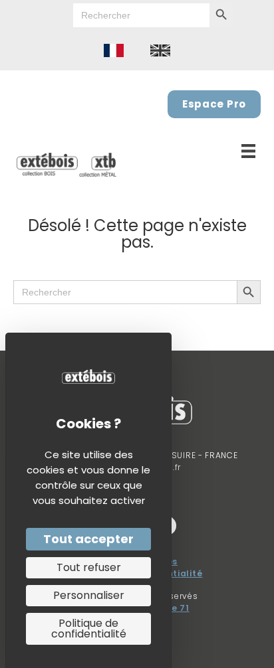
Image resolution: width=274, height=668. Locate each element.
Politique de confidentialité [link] (88, 628)
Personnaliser (88, 595)
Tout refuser (89, 567)
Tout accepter (88, 539)
